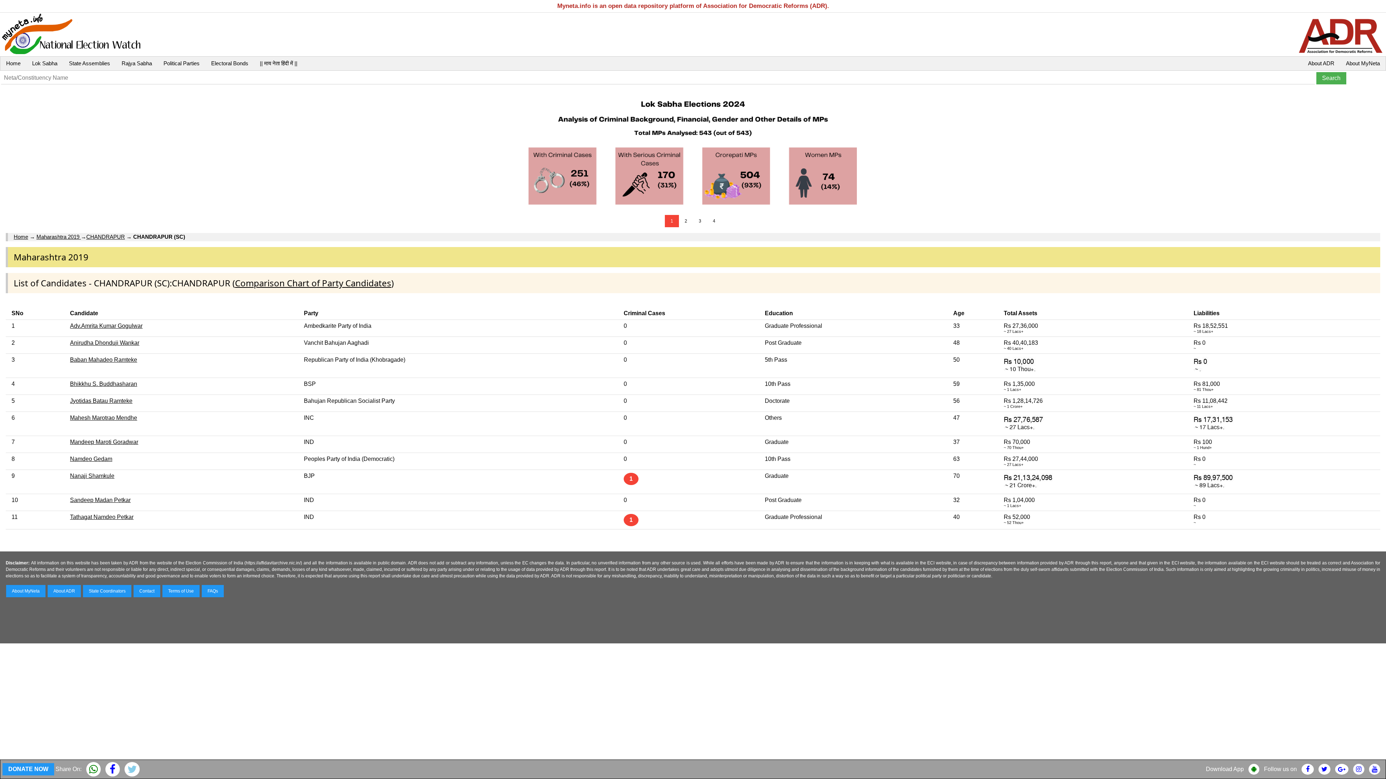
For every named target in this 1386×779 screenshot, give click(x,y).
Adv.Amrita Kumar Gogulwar (106, 326)
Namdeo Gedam (91, 459)
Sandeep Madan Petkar (100, 500)
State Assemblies (89, 63)
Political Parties (182, 63)
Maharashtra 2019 (58, 237)
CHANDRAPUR (105, 237)
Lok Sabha (44, 63)
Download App (1225, 769)
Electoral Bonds (229, 63)
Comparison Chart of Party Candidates (313, 283)
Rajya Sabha (137, 63)
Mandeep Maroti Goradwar (104, 442)
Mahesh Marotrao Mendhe (103, 418)
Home (13, 63)
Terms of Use (181, 591)
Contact (146, 591)
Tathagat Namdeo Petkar (102, 517)
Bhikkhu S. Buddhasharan (103, 384)
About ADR (1321, 63)
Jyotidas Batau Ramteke (101, 401)
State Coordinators (107, 591)
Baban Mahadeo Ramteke (103, 360)
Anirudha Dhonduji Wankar (104, 343)
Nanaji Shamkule (92, 476)
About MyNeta (1363, 63)
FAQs (213, 591)
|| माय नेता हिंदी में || (278, 63)
